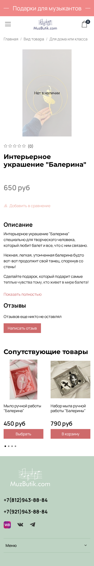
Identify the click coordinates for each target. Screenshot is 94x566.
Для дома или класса (68, 39)
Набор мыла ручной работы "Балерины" (68, 408)
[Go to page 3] (12, 446)
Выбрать (23, 434)
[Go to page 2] (8, 446)
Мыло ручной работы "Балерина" (22, 408)
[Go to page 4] (15, 446)
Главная (11, 39)
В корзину (70, 434)
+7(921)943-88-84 (26, 511)
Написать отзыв (22, 328)
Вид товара (34, 39)
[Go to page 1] (5, 446)
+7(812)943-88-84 (26, 500)
